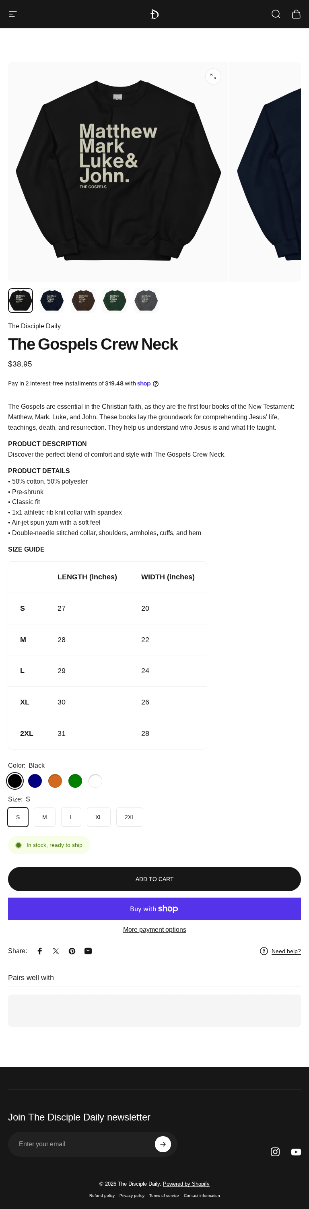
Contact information (202, 1195)
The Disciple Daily (34, 326)
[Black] (15, 781)
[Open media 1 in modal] (213, 76)
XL (98, 817)
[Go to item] (20, 300)
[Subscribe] (163, 1144)
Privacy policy (131, 1195)
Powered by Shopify (186, 1184)
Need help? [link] (286, 951)
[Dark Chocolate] (55, 781)
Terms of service (164, 1195)
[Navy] (35, 781)
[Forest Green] (75, 781)
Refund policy (102, 1195)
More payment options (154, 929)
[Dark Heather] (95, 781)
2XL (130, 817)
